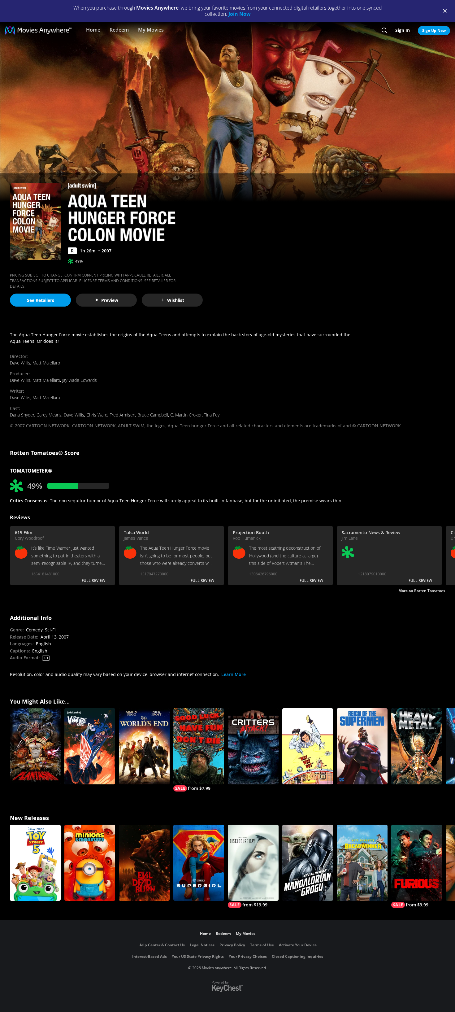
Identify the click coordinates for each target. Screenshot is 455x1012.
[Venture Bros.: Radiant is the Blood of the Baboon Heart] (89, 746)
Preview (109, 300)
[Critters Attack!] (253, 746)
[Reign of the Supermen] (362, 746)
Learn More (233, 674)
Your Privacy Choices (248, 956)
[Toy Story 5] (35, 863)
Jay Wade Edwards (79, 380)
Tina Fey (211, 415)
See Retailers (40, 300)
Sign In (402, 30)
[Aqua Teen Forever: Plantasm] (35, 746)
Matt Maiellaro (46, 363)
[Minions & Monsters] (89, 863)
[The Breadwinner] (362, 863)
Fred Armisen (122, 415)
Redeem (119, 29)
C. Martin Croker (186, 415)
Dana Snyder (22, 415)
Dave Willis (20, 363)
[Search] (384, 30)
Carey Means (49, 415)
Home (93, 29)
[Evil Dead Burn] (144, 863)
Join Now (239, 14)
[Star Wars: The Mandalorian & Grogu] (307, 863)
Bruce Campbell (152, 415)
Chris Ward (96, 415)
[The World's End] (144, 746)
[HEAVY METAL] (416, 746)
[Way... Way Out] (307, 746)
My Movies (151, 29)
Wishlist (175, 300)
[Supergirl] (198, 863)
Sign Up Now (434, 30)
